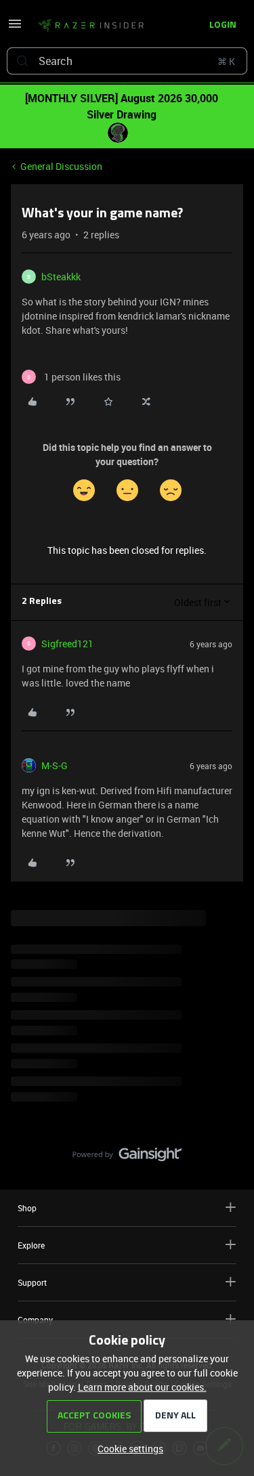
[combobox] (127, 60)
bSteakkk (61, 276)
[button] (15, 28)
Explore (31, 1245)
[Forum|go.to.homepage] (91, 26)
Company (35, 1319)
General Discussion (61, 166)
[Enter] (22, 60)
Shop (27, 1207)
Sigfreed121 (67, 643)
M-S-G (54, 765)
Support (32, 1282)
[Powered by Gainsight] (127, 1158)
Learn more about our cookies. (142, 1387)
